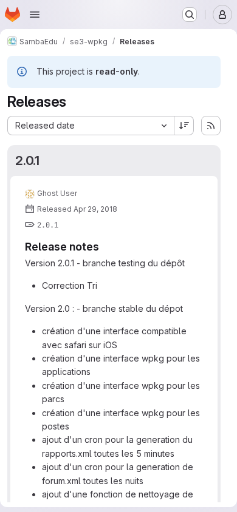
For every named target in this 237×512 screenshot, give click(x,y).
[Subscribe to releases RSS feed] (211, 125)
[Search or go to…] (189, 14)
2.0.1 (27, 160)
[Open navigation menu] (34, 14)
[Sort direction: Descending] (184, 125)
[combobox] (90, 125)
